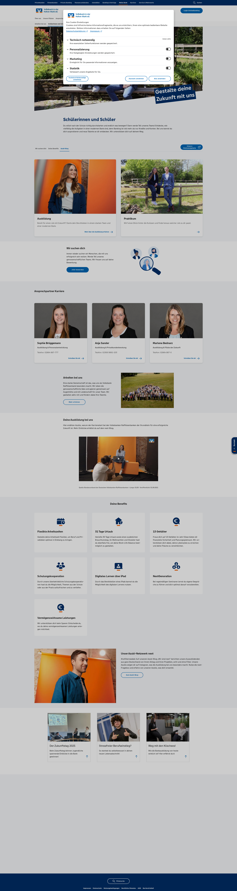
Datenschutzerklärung (76, 31)
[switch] (168, 49)
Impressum (95, 31)
